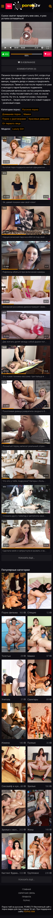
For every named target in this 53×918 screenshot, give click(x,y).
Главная (26, 889)
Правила (26, 897)
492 (7, 54)
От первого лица (11, 123)
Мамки (27, 114)
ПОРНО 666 (29, 911)
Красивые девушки (39, 118)
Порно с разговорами (14, 118)
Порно (26, 900)
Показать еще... (26, 879)
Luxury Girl (18, 128)
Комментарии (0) (26, 69)
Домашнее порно (11, 114)
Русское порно (30, 109)
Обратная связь (26, 893)
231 (49, 54)
